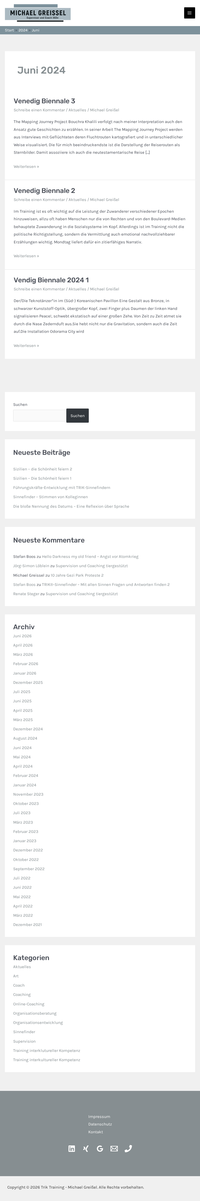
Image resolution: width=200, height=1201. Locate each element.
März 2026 (23, 654)
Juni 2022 (22, 887)
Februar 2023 (25, 831)
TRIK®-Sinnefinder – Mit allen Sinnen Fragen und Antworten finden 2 (106, 584)
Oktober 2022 (26, 859)
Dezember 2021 (27, 924)
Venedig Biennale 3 (44, 101)
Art (16, 975)
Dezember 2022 (28, 850)
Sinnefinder (24, 1031)
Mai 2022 (22, 896)
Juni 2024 (22, 747)
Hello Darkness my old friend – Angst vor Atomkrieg (90, 556)
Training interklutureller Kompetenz (46, 1050)
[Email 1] (114, 1148)
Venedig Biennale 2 (44, 191)
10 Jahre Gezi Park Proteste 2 (77, 575)
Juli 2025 (21, 691)
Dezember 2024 (28, 728)
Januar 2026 (24, 673)
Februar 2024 (25, 775)
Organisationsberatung (35, 1013)
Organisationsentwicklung (38, 1022)
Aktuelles (77, 109)
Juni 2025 (22, 700)
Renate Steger (26, 593)
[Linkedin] (71, 1148)
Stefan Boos (24, 584)
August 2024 (25, 738)
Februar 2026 (25, 663)
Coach (19, 985)
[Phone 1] (128, 1148)
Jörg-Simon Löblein (31, 565)
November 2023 (28, 794)
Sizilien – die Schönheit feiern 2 (42, 469)
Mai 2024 (22, 756)
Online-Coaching (28, 1003)
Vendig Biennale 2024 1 (51, 280)
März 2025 (23, 719)
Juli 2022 (21, 878)
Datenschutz (100, 1124)
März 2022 (23, 915)
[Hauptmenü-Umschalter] (189, 13)
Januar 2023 (24, 840)
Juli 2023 (21, 812)
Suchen (20, 404)
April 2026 (23, 645)
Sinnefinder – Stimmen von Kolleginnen (50, 496)
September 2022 (29, 868)
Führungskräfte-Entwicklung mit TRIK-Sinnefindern (61, 487)
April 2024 (23, 766)
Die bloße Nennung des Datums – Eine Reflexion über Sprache (71, 506)
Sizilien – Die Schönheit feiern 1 (42, 478)
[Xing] (85, 1148)
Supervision (24, 1041)
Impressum (99, 1116)
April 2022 (23, 906)
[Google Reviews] (100, 1148)
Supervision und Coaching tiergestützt (92, 565)
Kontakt (95, 1131)
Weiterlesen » (26, 166)
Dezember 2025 (28, 682)
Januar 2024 (24, 784)
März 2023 (23, 822)
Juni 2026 (22, 635)
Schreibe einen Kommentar (39, 109)
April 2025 (23, 710)
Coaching (22, 994)
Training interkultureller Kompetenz (46, 1059)
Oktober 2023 (26, 803)
